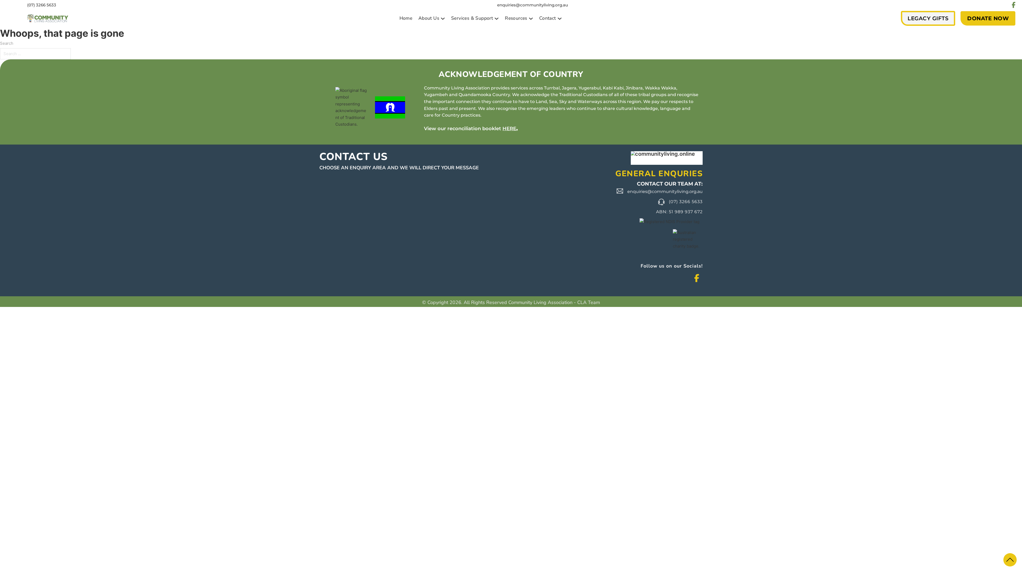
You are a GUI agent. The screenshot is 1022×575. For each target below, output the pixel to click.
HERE (509, 129)
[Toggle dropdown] (442, 18)
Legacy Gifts (928, 18)
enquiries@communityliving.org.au (532, 4)
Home (406, 18)
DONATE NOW (988, 18)
